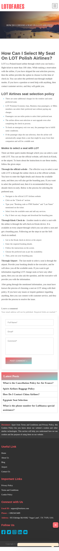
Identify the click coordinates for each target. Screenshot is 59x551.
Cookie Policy (6, 495)
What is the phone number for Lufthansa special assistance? (28, 407)
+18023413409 (14, 513)
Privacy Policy (7, 485)
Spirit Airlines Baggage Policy (19, 388)
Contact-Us (5, 472)
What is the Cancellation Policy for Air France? (28, 383)
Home (3, 453)
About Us (5, 458)
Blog (3, 462)
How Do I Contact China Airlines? (21, 394)
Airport (4, 467)
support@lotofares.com (20, 508)
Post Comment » (18, 361)
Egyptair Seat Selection (15, 400)
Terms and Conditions (9, 490)
